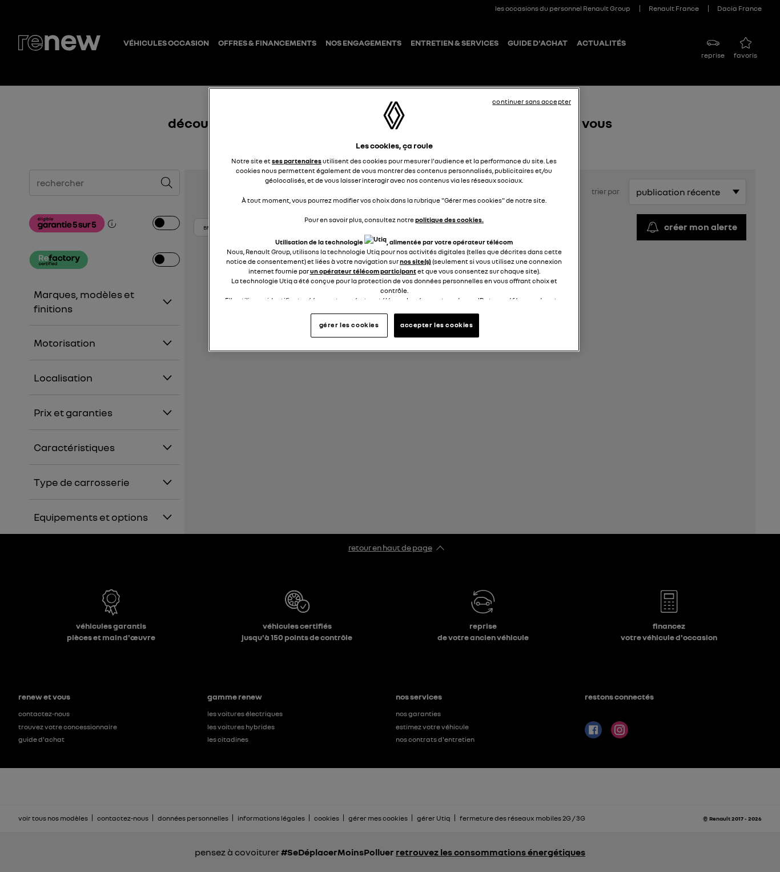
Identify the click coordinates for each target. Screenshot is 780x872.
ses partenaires (296, 161)
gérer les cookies (349, 325)
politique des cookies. (449, 220)
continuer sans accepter (531, 102)
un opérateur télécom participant (363, 271)
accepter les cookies (436, 325)
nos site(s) (415, 262)
